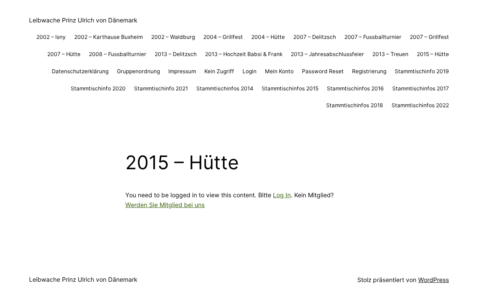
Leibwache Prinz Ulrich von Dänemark (83, 20)
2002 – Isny (51, 37)
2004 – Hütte (268, 37)
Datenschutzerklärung (80, 71)
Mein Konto (279, 71)
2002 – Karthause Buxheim (108, 37)
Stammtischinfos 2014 (224, 88)
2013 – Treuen (390, 54)
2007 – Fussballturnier (372, 37)
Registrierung (369, 71)
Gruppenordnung (138, 71)
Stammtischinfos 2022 (420, 105)
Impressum (182, 71)
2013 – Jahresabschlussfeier (327, 54)
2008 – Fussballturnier (117, 54)
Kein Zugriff (219, 71)
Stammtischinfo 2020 (98, 88)
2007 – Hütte (63, 54)
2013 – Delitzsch (176, 54)
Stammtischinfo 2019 (422, 71)
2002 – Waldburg (173, 37)
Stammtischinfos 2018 (354, 105)
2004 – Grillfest (223, 37)
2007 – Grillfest (429, 37)
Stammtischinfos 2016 (355, 88)
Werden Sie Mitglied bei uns (165, 204)
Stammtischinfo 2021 (161, 88)
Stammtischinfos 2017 (420, 88)
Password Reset (323, 71)
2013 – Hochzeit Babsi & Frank (243, 54)
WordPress (433, 279)
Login (249, 71)
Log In (282, 195)
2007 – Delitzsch (314, 37)
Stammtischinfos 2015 (290, 88)
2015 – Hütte (433, 54)
